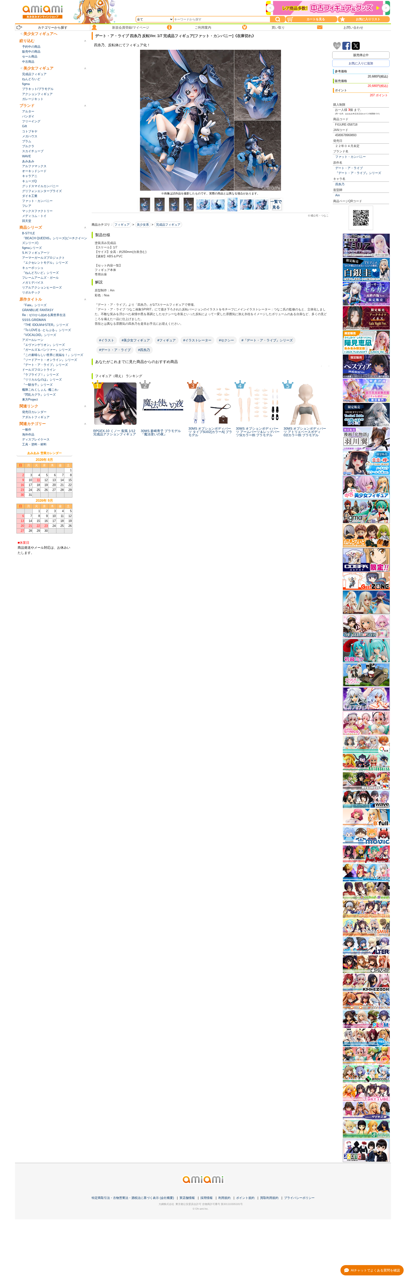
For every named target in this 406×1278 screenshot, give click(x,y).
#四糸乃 (144, 350)
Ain (337, 195)
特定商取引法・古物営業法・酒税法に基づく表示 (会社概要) (133, 1198)
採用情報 (206, 1198)
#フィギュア (166, 340)
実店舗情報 (187, 1198)
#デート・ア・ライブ (115, 350)
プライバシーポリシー (299, 1198)
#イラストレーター (197, 340)
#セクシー (226, 340)
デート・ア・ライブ (349, 168)
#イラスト (106, 340)
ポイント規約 (245, 1198)
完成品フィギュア (168, 224)
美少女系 (143, 224)
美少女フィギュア (38, 68)
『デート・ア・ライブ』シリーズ (358, 173)
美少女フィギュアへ (40, 34)
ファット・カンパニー (350, 156)
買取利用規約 (269, 1198)
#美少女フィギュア (136, 340)
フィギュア (122, 224)
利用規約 (224, 1198)
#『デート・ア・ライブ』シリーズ (267, 340)
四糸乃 (339, 184)
